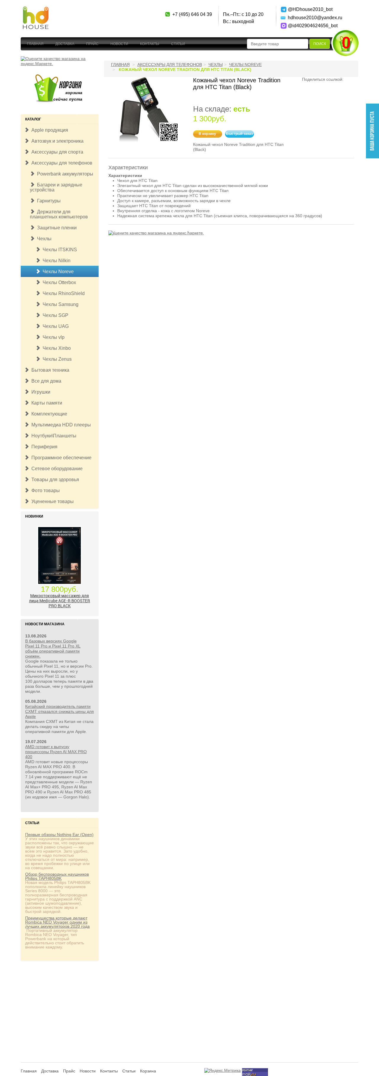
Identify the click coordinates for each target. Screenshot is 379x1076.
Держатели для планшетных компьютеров (59, 214)
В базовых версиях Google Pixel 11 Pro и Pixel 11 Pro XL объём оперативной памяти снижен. (53, 648)
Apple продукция (48, 130)
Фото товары (44, 490)
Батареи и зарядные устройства (56, 187)
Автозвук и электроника (56, 141)
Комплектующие (48, 413)
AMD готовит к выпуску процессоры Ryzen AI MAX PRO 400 (56, 751)
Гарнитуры (48, 200)
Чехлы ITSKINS (58, 249)
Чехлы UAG (54, 326)
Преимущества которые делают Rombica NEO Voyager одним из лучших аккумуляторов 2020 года (57, 922)
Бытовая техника (49, 370)
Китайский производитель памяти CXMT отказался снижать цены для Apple (59, 711)
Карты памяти (45, 402)
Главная (35, 44)
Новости (119, 44)
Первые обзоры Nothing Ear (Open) (59, 834)
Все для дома (45, 381)
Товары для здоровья (54, 479)
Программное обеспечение (60, 457)
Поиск (319, 44)
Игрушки (39, 391)
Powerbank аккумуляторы (64, 173)
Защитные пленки (56, 227)
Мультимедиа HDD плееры (60, 424)
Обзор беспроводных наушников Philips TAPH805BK (57, 876)
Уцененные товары (51, 501)
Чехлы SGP (54, 315)
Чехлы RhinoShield (62, 293)
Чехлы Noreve (57, 271)
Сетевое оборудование (56, 468)
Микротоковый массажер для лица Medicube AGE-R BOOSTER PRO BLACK (59, 600)
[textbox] (277, 44)
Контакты (149, 44)
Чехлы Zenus (56, 359)
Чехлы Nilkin (55, 260)
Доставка (64, 44)
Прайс (92, 44)
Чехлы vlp (52, 337)
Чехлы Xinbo (55, 348)
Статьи (178, 44)
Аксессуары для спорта (56, 151)
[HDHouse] (35, 9)
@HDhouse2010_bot (309, 9)
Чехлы (43, 238)
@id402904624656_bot (309, 25)
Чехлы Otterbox (58, 282)
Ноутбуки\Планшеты (52, 435)
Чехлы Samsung (59, 304)
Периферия (43, 446)
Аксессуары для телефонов (60, 162)
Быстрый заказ (239, 134)
